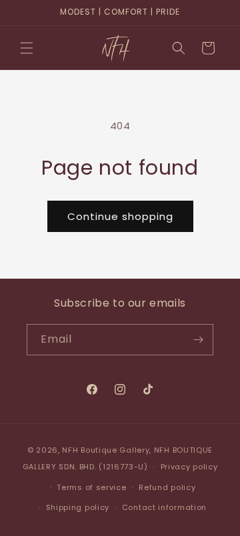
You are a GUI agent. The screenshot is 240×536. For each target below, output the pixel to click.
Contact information (164, 507)
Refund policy (167, 487)
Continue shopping (120, 216)
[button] (26, 48)
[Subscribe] (198, 339)
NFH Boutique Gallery (105, 450)
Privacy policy (189, 466)
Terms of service (91, 487)
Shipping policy (78, 507)
